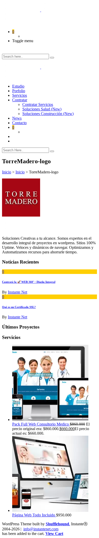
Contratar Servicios (37, 104)
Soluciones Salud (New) (41, 109)
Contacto (19, 123)
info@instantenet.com (40, 529)
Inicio (6, 172)
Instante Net (17, 292)
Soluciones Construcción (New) (48, 113)
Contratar (19, 100)
